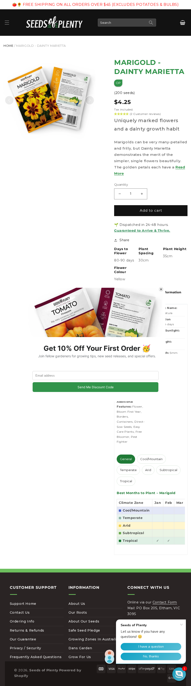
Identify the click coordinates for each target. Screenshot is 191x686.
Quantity (121, 184)
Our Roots (77, 612)
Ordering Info (22, 621)
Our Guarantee (23, 639)
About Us (76, 604)
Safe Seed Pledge (84, 630)
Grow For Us (79, 657)
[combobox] (127, 23)
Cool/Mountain (151, 459)
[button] (7, 22)
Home (8, 45)
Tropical (126, 481)
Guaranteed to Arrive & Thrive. (142, 230)
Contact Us (20, 612)
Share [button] (124, 240)
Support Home (23, 604)
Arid (148, 470)
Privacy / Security (25, 648)
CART (182, 22)
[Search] (151, 23)
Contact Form (165, 602)
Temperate (128, 470)
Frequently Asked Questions (36, 657)
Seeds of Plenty (43, 670)
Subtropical (168, 470)
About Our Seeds (83, 621)
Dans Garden (80, 648)
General (126, 459)
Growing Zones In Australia (93, 639)
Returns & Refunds (27, 630)
